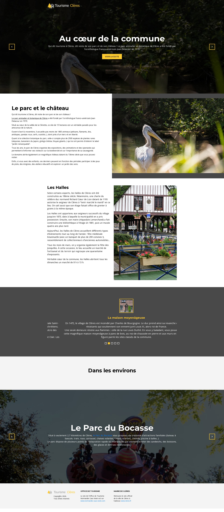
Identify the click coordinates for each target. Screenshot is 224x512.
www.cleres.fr (126, 501)
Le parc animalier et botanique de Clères (30, 118)
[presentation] (12, 47)
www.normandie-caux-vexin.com (92, 501)
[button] (106, 343)
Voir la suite (112, 56)
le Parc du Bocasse (102, 435)
